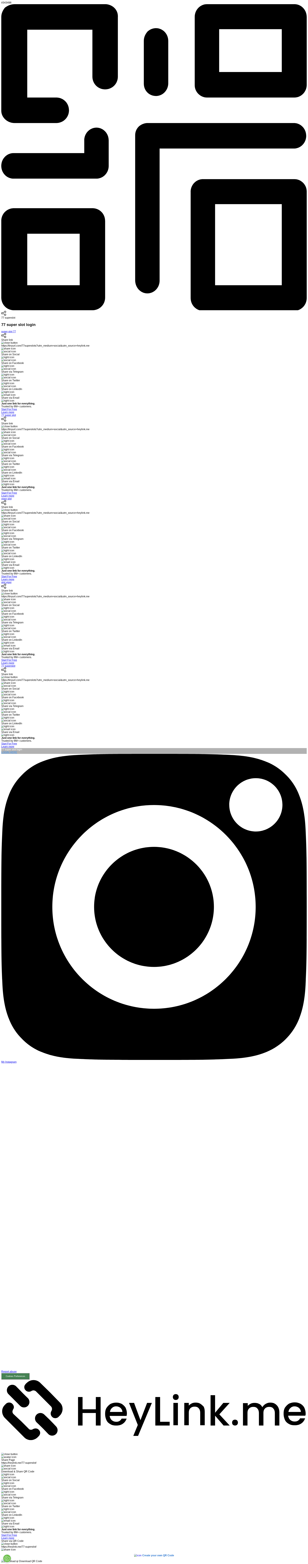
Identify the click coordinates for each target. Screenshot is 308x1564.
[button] (154, 1221)
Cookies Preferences (15, 1376)
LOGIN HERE (9, 752)
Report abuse (9, 1371)
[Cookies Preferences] (7, 1558)
